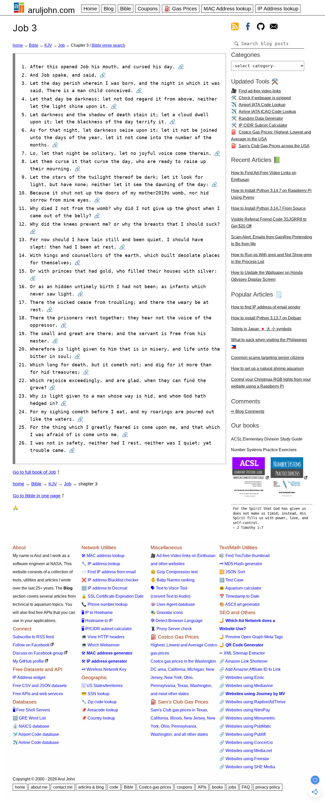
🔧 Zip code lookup (99, 702)
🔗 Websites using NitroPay (244, 710)
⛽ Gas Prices (180, 8)
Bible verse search (108, 45)
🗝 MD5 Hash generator (240, 564)
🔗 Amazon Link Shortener (243, 661)
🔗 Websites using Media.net (245, 750)
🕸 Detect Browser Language (177, 620)
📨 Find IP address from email (109, 572)
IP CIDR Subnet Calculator (263, 125)
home (18, 45)
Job (61, 45)
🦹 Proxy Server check (171, 629)
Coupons (148, 8)
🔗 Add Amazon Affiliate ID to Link (250, 669)
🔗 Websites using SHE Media (247, 767)
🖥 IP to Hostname (97, 612)
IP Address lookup (277, 8)
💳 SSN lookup (95, 694)
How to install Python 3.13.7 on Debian (266, 318)
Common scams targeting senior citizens (267, 357)
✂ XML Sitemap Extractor (242, 653)
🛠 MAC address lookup (103, 555)
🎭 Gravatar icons (167, 612)
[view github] (261, 27)
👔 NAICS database (31, 726)
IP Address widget (29, 677)
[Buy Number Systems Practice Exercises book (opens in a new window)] (289, 478)
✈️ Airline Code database (36, 742)
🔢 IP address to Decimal (104, 588)
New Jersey (194, 718)
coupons (184, 787)
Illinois (176, 718)
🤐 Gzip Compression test (174, 572)
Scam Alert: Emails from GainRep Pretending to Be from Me (271, 240)
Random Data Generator (261, 118)
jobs (232, 787)
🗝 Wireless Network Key (104, 669)
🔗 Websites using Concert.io (246, 742)
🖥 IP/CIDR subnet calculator (107, 629)
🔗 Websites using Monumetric (247, 718)
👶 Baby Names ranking (172, 580)
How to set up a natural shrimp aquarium (267, 368)
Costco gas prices (155, 787)
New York (173, 677)
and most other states (170, 694)
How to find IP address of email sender (265, 307)
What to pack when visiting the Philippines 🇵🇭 (269, 343)
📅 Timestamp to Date (239, 596)
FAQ (246, 787)
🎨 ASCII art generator (239, 604)
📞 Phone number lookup (104, 604)
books (217, 787)
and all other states (191, 734)
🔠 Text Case (231, 580)
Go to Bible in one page (36, 495)
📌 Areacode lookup (100, 710)
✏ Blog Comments (247, 411)
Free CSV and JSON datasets (40, 685)
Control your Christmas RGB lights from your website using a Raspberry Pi (271, 382)
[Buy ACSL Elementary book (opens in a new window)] (250, 478)
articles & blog (91, 787)
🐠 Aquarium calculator (240, 588)
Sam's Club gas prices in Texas (179, 710)
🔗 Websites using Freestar (244, 759)
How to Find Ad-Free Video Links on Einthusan (263, 176)
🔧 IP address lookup (101, 564)
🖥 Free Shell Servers (31, 710)
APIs (202, 787)
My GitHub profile (28, 661)
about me (39, 787)
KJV (48, 45)
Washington (200, 685)
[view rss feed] (235, 27)
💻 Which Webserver (101, 645)
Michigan (195, 669)
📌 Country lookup (98, 718)
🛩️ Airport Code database (36, 734)
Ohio (188, 677)
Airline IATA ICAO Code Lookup (267, 111)
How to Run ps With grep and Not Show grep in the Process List (271, 258)
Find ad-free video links (260, 91)
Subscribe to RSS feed (33, 637)
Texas (182, 685)
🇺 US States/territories (102, 685)
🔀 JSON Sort (232, 572)
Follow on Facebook (31, 645)
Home (90, 8)
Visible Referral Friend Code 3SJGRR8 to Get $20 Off (268, 222)
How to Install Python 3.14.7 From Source (268, 208)
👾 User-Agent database (173, 604)
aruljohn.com (51, 10)
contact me (63, 787)
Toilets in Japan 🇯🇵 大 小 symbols (261, 329)
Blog (108, 8)
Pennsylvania (163, 685)
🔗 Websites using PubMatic (245, 726)
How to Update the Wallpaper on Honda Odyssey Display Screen (267, 276)
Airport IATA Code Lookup (262, 105)
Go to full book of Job (34, 472)
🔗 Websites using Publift (242, 734)
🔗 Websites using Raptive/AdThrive (252, 702)
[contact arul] (274, 27)
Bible (125, 8)
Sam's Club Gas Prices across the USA (274, 146)
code (113, 787)
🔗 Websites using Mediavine (246, 685)
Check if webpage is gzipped (265, 98)
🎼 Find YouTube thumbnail (244, 555)
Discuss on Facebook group (38, 653)
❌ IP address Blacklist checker (110, 580)
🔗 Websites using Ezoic (241, 677)
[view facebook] (248, 27)
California (176, 669)
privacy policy (267, 787)
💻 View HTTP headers (103, 637)
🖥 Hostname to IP (97, 620)
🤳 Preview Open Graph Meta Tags (251, 637)
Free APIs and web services (38, 694)
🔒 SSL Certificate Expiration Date (112, 596)
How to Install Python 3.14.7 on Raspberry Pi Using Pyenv (271, 194)
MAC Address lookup (227, 8)
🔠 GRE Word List (29, 718)
